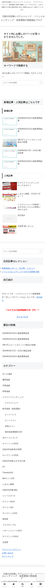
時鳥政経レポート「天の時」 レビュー (18, 268)
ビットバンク (22, 317)
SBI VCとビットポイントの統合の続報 (19, 345)
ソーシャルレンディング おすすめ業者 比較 (20, 272)
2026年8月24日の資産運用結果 (15, 333)
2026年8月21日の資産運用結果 (15, 339)
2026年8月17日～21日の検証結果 (16, 351)
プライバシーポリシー (11, 550)
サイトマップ (7, 556)
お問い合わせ (7, 553)
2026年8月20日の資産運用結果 (15, 356)
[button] (41, 82)
